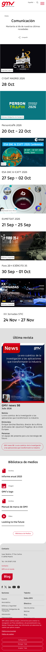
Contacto (5, 566)
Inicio (6, 16)
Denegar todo (22, 644)
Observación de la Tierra (8, 211)
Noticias (26, 611)
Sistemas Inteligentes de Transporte (11, 610)
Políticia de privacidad (9, 631)
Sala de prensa (29, 608)
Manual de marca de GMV (15, 507)
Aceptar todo (22, 648)
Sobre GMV (28, 598)
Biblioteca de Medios (23, 533)
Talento (27, 593)
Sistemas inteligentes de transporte (12, 117)
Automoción (6, 614)
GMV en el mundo (8, 569)
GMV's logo (7, 492)
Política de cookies (8, 634)
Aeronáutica (6, 602)
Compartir (25, 37)
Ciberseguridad (7, 618)
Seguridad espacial (7, 70)
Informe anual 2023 (12, 476)
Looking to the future (13, 522)
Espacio (3, 164)
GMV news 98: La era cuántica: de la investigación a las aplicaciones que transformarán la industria (22, 447)
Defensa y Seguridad (7, 257)
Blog (7, 576)
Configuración (22, 640)
